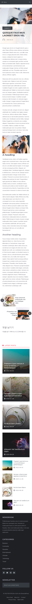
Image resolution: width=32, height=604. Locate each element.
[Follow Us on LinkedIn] (14, 572)
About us (16, 597)
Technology (5, 558)
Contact (23, 597)
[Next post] (29, 313)
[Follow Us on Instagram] (10, 572)
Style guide (20, 599)
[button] (29, 2)
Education (5, 549)
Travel (4, 561)
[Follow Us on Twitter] (7, 572)
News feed (10, 597)
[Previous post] (2, 300)
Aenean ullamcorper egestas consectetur (20, 475)
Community (7, 28)
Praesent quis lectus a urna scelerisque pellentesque (14, 366)
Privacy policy (12, 599)
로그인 (17, 331)
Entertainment (6, 552)
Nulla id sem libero (12, 424)
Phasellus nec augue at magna (12, 313)
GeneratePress (25, 593)
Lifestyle (4, 555)
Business (5, 543)
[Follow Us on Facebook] (3, 572)
